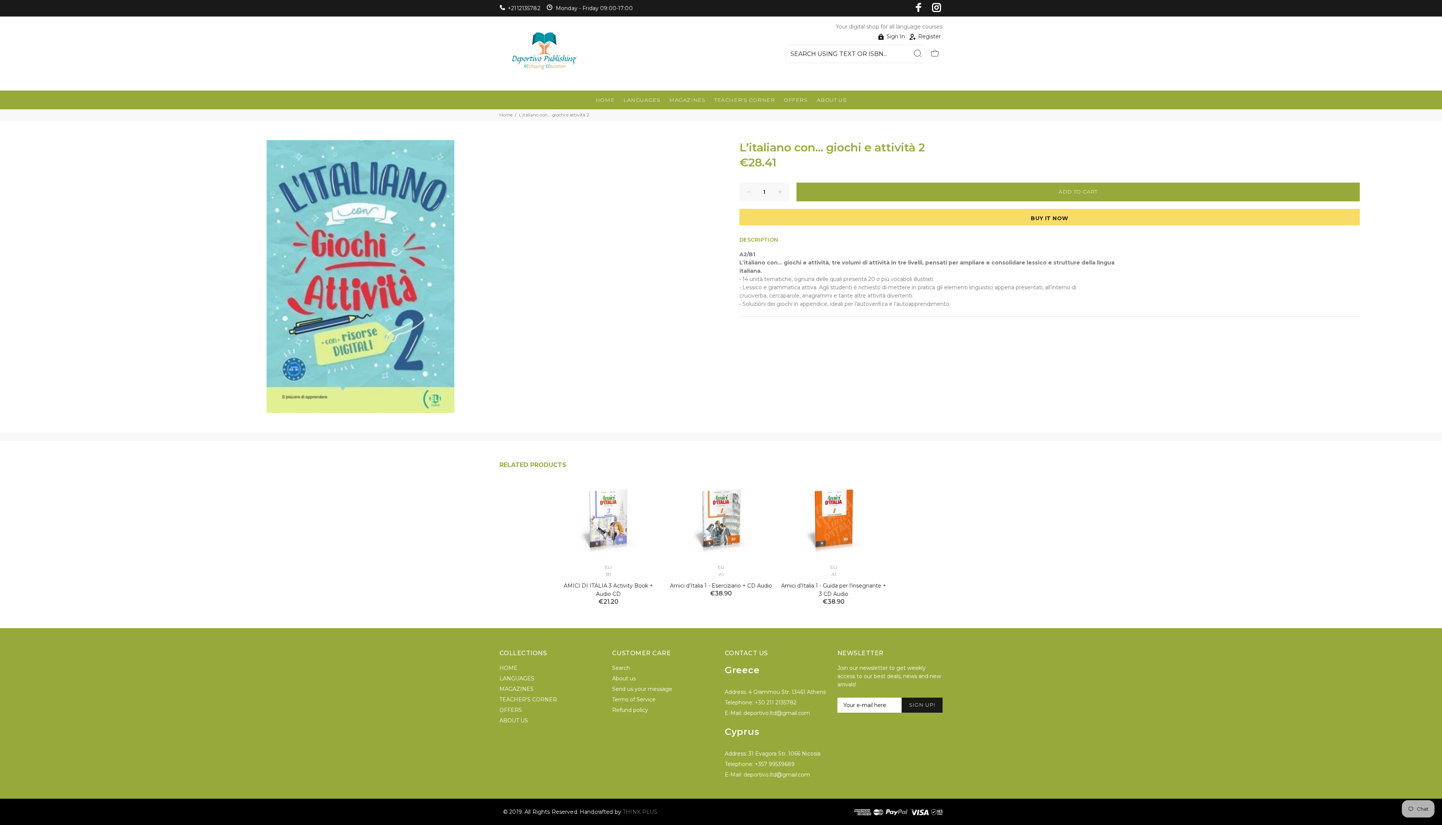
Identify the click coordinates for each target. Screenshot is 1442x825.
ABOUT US (831, 100)
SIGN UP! (922, 704)
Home (506, 115)
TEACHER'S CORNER (744, 100)
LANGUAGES (641, 100)
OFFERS (795, 100)
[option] (608, 534)
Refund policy (630, 710)
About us (624, 678)
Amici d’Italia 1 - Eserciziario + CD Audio (721, 585)
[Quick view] (648, 494)
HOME (605, 100)
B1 (608, 574)
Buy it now (1049, 218)
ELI (608, 567)
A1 (721, 574)
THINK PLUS (640, 811)
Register (929, 36)
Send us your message (642, 689)
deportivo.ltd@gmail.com (777, 713)
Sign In (896, 36)
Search (621, 668)
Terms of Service (634, 699)
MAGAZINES (687, 100)
